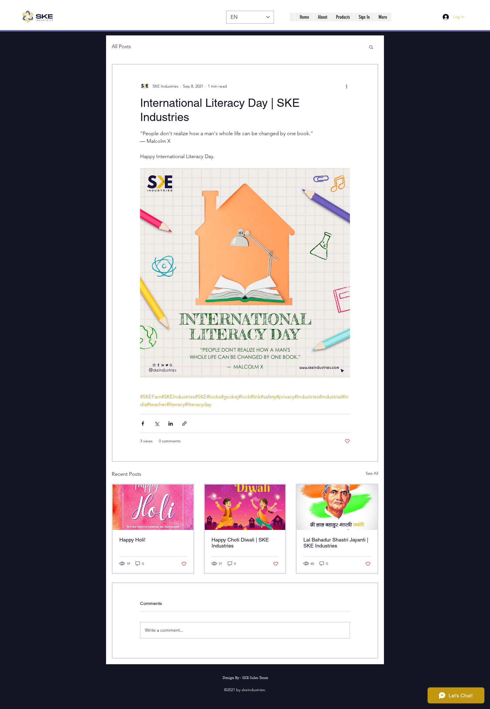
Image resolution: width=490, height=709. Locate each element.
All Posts (121, 46)
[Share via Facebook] (142, 423)
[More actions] (346, 86)
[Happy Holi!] (153, 507)
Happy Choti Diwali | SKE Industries (240, 543)
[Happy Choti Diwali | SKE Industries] (245, 507)
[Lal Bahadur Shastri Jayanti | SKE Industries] (337, 507)
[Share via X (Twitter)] (156, 423)
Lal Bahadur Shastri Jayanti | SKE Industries (335, 543)
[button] (371, 46)
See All (372, 473)
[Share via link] (184, 423)
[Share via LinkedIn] (170, 423)
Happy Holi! (132, 540)
